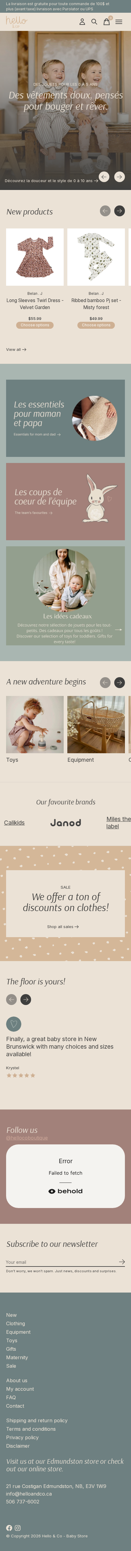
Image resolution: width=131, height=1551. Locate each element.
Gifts (11, 1349)
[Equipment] (96, 724)
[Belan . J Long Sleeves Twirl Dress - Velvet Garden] (35, 257)
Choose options (35, 325)
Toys (12, 760)
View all (16, 350)
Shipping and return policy (37, 1420)
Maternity (17, 1357)
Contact (15, 1406)
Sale (11, 1366)
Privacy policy (22, 1437)
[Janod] (46, 822)
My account (20, 1389)
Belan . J (34, 293)
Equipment (80, 760)
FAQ (11, 1397)
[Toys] (35, 724)
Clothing (15, 1323)
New (11, 1315)
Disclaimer (18, 1446)
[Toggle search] (94, 22)
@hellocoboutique (27, 1138)
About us (16, 1380)
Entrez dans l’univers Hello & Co (34, 180)
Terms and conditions (31, 1429)
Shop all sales (60, 926)
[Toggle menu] (119, 22)
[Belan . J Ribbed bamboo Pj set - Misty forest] (96, 257)
